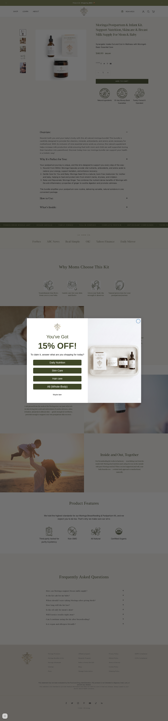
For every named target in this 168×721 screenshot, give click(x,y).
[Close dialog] (138, 321)
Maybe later (57, 395)
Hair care (57, 378)
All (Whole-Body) (57, 386)
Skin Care (57, 370)
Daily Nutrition (57, 362)
